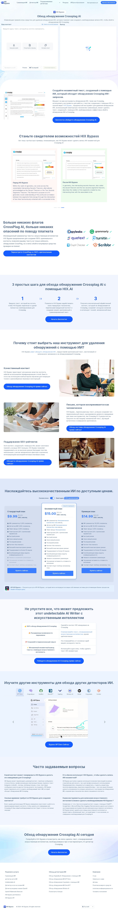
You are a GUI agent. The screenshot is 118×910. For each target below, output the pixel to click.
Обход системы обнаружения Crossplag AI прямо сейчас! (87, 428)
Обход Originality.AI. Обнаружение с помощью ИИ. (65, 876)
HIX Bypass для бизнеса (12, 894)
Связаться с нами (98, 879)
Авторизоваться (92, 2)
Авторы (95, 882)
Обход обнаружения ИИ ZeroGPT (60, 885)
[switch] (52, 498)
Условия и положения (100, 891)
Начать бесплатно (108, 2)
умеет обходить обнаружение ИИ (43, 352)
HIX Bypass (67, 105)
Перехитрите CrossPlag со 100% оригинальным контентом (31, 253)
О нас (94, 876)
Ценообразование (78, 2)
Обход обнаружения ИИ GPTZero (60, 879)
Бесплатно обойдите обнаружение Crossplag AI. (76, 120)
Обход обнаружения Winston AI (59, 888)
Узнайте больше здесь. (17, 589)
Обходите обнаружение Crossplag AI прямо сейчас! (25, 462)
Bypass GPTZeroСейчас (59, 744)
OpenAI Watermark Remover (13, 891)
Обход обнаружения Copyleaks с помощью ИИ (64, 882)
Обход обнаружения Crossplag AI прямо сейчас (27, 386)
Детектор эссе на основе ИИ (14, 885)
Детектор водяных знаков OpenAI (16, 888)
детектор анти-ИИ (11, 879)
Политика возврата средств (102, 885)
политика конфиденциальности (103, 888)
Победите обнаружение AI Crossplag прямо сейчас (59, 661)
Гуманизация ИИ (10, 876)
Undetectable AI (10, 882)
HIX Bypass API (9, 898)
